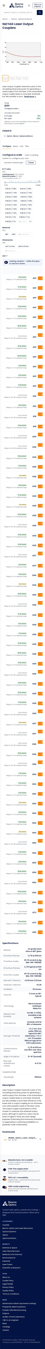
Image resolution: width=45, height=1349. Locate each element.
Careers (5, 1330)
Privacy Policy (8, 1287)
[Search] (40, 12)
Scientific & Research (11, 1268)
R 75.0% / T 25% (26, 205)
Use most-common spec (13, 163)
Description (21, 146)
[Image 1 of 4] (5, 78)
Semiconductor (8, 1258)
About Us (6, 1277)
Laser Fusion (7, 1264)
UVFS (13, 234)
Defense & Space (9, 1248)
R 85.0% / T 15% (25, 209)
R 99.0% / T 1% (11, 221)
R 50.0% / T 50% (26, 197)
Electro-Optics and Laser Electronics (17, 1228)
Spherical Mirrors (25, 19)
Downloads (27, 146)
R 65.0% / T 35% (26, 201)
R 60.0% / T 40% (11, 201)
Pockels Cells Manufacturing (14, 1310)
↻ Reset (31, 163)
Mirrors (14, 19)
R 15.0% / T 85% (11, 189)
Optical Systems (9, 1231)
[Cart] (29, 5)
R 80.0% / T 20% (11, 209)
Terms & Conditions (10, 1294)
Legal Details (7, 1284)
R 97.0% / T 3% (11, 217)
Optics (5, 1235)
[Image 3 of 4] (19, 78)
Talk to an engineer (10, 1320)
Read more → (30, 96)
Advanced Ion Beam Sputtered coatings (19, 1303)
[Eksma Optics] (16, 5)
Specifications (15, 146)
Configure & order (6, 146)
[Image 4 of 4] (25, 78)
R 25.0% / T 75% (11, 193)
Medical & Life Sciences (12, 1254)
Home (4, 19)
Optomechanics (9, 1238)
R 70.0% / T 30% (11, 205)
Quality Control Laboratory (13, 1317)
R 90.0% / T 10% (11, 213)
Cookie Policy (7, 1280)
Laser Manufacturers (11, 1251)
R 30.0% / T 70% (26, 193)
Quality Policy (8, 1290)
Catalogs (6, 1327)
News (4, 1323)
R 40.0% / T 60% (11, 197)
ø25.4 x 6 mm (23, 246)
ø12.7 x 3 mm (10, 246)
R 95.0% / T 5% (25, 213)
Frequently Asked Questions (14, 1307)
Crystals (5, 1225)
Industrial (6, 1261)
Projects (5, 1313)
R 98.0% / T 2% (25, 217)
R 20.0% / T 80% (25, 189)
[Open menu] (3, 5)
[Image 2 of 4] (12, 78)
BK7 (7, 234)
